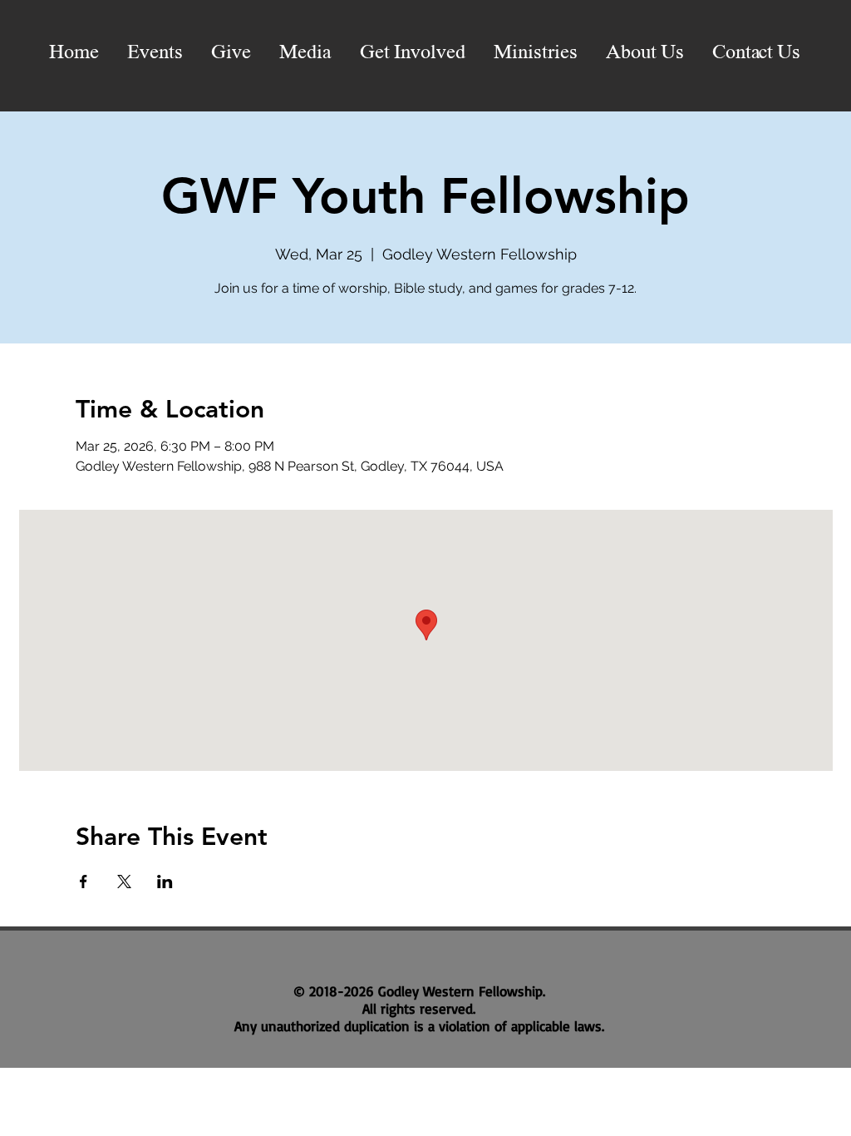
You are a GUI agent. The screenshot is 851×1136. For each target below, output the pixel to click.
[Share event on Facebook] (83, 881)
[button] (305, 53)
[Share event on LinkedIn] (165, 881)
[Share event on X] (124, 881)
